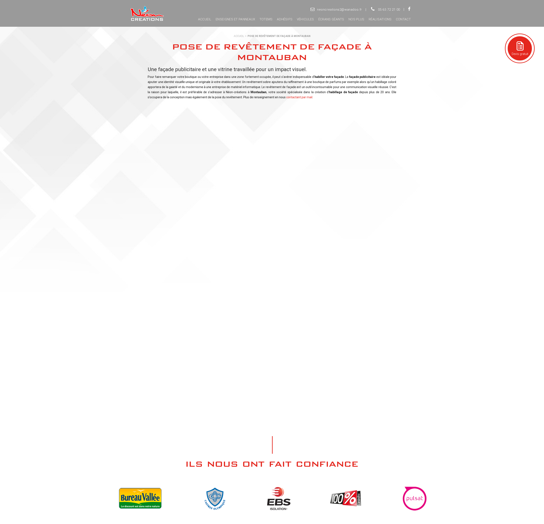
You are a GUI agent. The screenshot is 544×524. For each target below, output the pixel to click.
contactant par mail (299, 97)
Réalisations (380, 19)
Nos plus (356, 19)
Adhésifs (284, 19)
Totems (266, 19)
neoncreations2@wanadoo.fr (339, 9)
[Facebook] (409, 9)
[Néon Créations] (146, 13)
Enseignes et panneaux (235, 19)
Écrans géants (331, 19)
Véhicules (305, 19)
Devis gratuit (520, 54)
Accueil (204, 19)
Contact (403, 19)
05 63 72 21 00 (389, 9)
